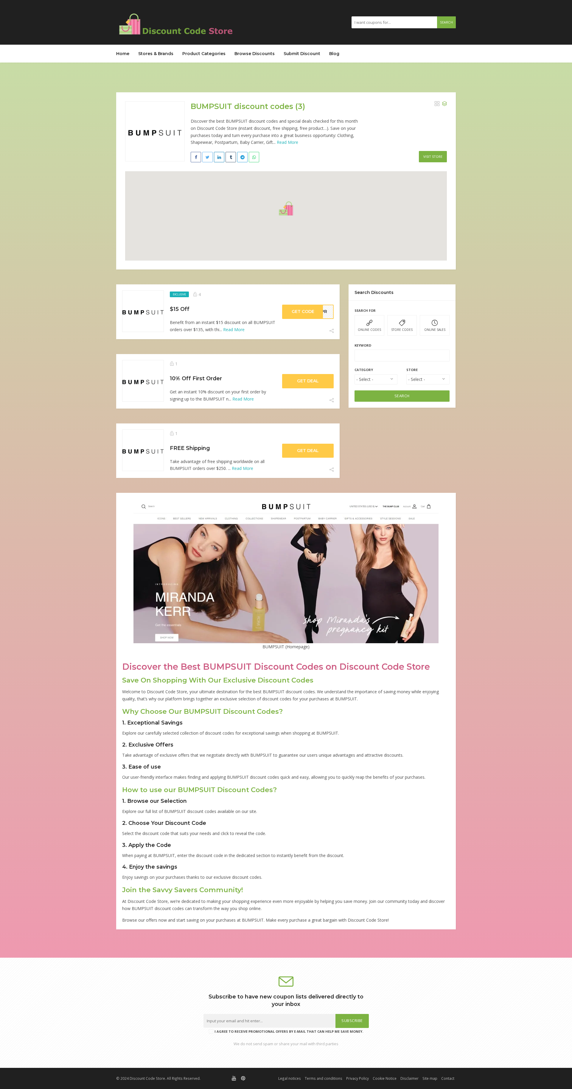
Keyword (363, 345)
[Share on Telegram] (242, 157)
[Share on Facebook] (196, 157)
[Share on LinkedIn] (219, 157)
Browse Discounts (254, 53)
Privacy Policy (357, 1078)
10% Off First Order (196, 378)
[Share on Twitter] (207, 157)
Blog (334, 53)
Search (446, 22)
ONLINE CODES (369, 330)
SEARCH (402, 395)
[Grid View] (437, 104)
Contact (447, 1078)
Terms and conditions (323, 1078)
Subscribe (352, 1020)
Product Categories (204, 53)
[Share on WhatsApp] (254, 157)
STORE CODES (402, 330)
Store (412, 369)
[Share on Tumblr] (231, 157)
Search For (365, 310)
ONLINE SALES (434, 330)
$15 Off (179, 309)
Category (364, 369)
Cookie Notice (385, 1078)
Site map (429, 1078)
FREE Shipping (190, 448)
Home (122, 53)
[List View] (444, 104)
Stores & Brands (155, 53)
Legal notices (289, 1078)
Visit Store (432, 156)
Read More (287, 142)
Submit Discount (302, 53)
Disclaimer (409, 1078)
